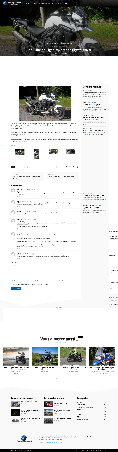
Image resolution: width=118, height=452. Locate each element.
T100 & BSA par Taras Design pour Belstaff (30, 410)
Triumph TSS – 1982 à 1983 (92, 207)
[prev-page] (56, 379)
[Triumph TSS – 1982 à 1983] (15, 404)
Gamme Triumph (60, 46)
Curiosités (48, 43)
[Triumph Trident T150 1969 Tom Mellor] (15, 421)
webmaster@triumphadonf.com (53, 442)
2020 (84, 90)
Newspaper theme (22, 450)
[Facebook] (104, 3)
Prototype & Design (73, 365)
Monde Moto (86, 102)
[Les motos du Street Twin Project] (48, 412)
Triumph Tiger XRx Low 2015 (45, 368)
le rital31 (19, 211)
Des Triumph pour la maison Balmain (61, 176)
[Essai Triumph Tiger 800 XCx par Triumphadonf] (102, 356)
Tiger (66, 46)
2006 (84, 193)
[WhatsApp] (77, 167)
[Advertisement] (59, 71)
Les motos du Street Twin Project (62, 410)
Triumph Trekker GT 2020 (92, 92)
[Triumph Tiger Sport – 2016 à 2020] (16, 356)
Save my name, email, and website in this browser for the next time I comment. (31, 284)
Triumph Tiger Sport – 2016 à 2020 (16, 368)
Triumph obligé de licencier (92, 104)
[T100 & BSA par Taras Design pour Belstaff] (15, 412)
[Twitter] (109, 3)
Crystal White (19, 167)
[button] (113, 3)
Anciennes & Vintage (88, 205)
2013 (84, 128)
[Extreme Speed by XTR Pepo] (48, 421)
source (13, 145)
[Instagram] (106, 3)
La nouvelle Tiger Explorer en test (73, 368)
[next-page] (60, 379)
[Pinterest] (73, 167)
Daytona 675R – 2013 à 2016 (92, 131)
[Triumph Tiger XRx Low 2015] (45, 356)
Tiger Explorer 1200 (28, 167)
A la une (85, 115)
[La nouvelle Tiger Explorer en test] (73, 356)
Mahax (16, 373)
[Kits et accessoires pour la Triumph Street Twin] (48, 404)
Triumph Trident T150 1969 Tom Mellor (30, 419)
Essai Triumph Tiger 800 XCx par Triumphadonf (102, 369)
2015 (45, 365)
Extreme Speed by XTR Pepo (62, 418)
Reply (18, 196)
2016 (16, 365)
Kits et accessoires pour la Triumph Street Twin (62, 402)
